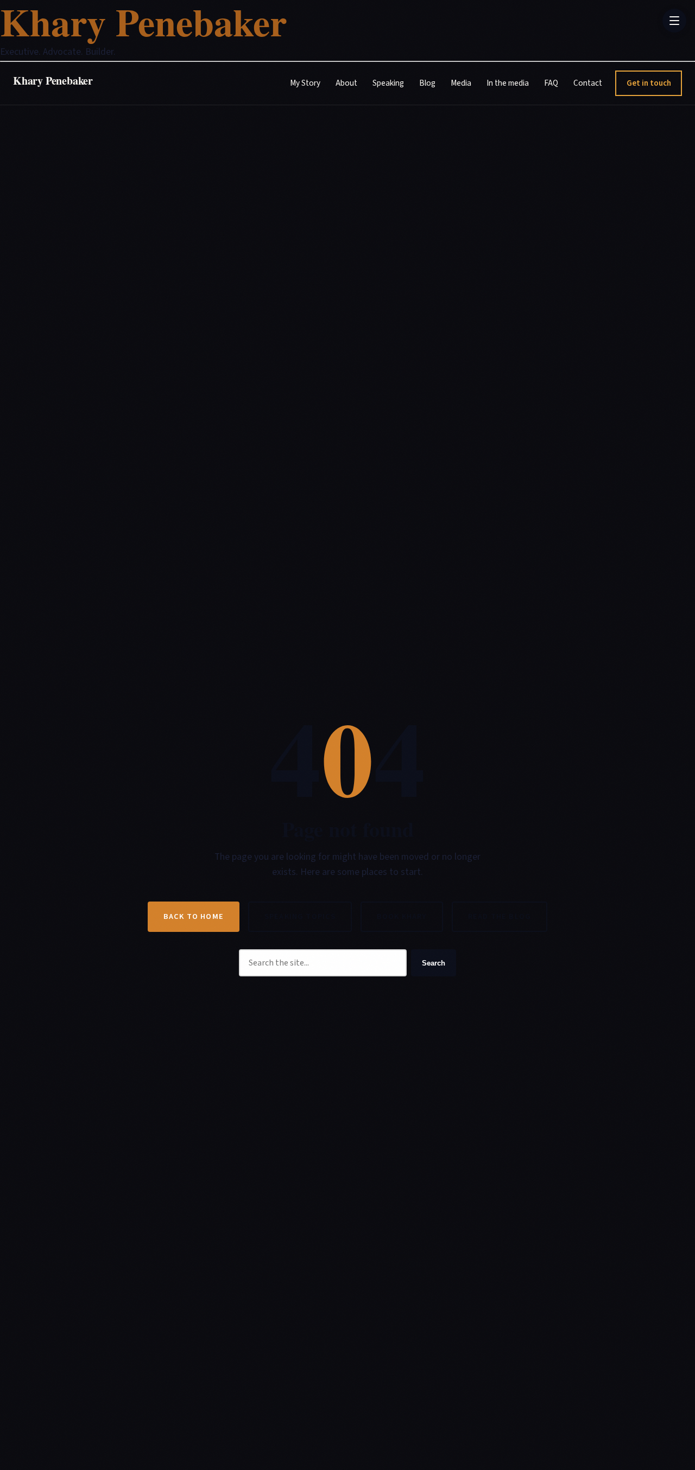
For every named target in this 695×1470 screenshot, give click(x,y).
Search (433, 963)
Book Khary (402, 916)
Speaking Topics (300, 916)
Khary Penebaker (53, 80)
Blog (427, 83)
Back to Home (193, 916)
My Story (305, 83)
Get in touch (649, 82)
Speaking (388, 83)
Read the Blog (499, 916)
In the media (507, 83)
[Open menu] (674, 21)
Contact (587, 83)
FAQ (551, 83)
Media (461, 83)
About (346, 83)
